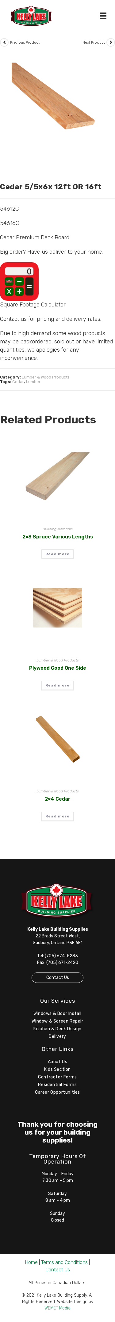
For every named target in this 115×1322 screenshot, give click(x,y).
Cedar (18, 381)
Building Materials (58, 529)
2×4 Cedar (58, 799)
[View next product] (110, 42)
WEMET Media (57, 1308)
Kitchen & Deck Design (57, 1028)
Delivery (57, 1036)
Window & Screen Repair (57, 1021)
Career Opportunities (57, 1092)
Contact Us (57, 977)
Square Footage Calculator (33, 304)
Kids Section (57, 1069)
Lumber (33, 381)
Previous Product (25, 42)
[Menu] (103, 16)
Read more (57, 554)
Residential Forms (57, 1084)
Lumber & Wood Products (46, 377)
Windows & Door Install (57, 1013)
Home (31, 1262)
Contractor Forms (57, 1077)
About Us (57, 1061)
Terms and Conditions (64, 1262)
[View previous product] (4, 42)
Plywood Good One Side (57, 668)
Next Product (93, 42)
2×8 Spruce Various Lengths (57, 537)
